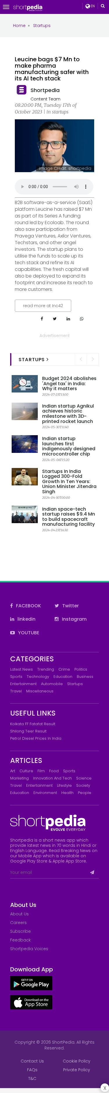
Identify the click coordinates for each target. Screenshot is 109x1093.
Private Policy (76, 1070)
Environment (45, 792)
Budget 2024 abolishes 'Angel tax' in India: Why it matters (69, 383)
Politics (80, 669)
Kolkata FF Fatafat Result (32, 724)
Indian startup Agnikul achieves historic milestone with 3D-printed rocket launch (68, 414)
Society (83, 785)
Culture (26, 771)
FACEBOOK (28, 605)
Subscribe (20, 931)
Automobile (52, 684)
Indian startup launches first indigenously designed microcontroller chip (68, 446)
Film (41, 771)
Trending (45, 669)
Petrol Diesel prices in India (35, 738)
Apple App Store (69, 861)
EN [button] (92, 5)
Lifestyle (64, 785)
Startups (75, 684)
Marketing (19, 778)
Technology (38, 676)
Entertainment (23, 684)
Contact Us (32, 1061)
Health (67, 792)
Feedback (20, 940)
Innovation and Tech (52, 778)
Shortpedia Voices (29, 949)
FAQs (32, 1070)
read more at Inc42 (43, 306)
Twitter (70, 605)
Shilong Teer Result (28, 731)
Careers (18, 922)
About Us (19, 914)
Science (84, 778)
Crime (64, 669)
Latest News (21, 669)
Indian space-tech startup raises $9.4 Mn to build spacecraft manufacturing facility (68, 517)
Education (62, 676)
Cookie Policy (76, 1061)
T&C (32, 1078)
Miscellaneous (39, 691)
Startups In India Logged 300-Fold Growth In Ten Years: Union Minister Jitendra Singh (69, 481)
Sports (16, 676)
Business (85, 676)
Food (54, 771)
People (84, 792)
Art (12, 771)
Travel (16, 691)
